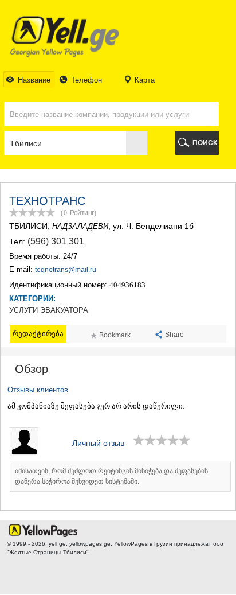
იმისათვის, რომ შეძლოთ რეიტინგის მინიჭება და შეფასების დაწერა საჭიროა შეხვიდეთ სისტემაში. (111, 476)
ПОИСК (204, 143)
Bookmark (115, 335)
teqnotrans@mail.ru (65, 270)
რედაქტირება (38, 333)
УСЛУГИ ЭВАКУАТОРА (48, 310)
